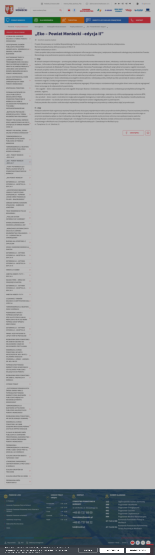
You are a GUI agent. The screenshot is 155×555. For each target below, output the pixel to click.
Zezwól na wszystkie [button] (138, 550)
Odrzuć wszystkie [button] (112, 550)
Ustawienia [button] (88, 550)
